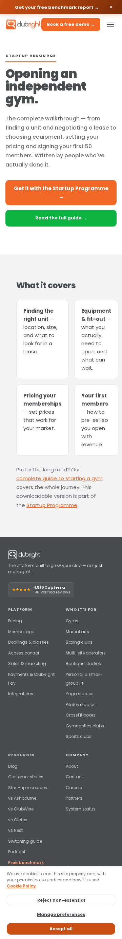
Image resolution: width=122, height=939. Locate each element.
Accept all (61, 929)
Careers (74, 787)
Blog (13, 766)
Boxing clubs (79, 642)
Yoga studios (80, 694)
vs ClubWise (21, 809)
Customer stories (25, 777)
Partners (74, 798)
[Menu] (110, 24)
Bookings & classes (28, 642)
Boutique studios (83, 663)
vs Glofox (17, 820)
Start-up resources (27, 787)
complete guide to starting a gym (59, 478)
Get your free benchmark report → (57, 7)
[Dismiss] (111, 7)
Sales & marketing (27, 663)
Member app (21, 631)
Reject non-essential (61, 900)
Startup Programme (51, 505)
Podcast (16, 852)
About (72, 766)
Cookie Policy (21, 886)
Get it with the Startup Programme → (61, 192)
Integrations (20, 694)
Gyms (72, 621)
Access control (23, 653)
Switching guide (25, 841)
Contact (74, 777)
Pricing (15, 621)
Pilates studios (81, 704)
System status (81, 809)
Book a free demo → (71, 24)
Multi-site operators (86, 653)
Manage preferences (61, 914)
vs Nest (15, 830)
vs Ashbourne (22, 798)
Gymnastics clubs (85, 726)
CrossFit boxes (81, 715)
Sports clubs (79, 736)
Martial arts (77, 631)
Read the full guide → (61, 218)
